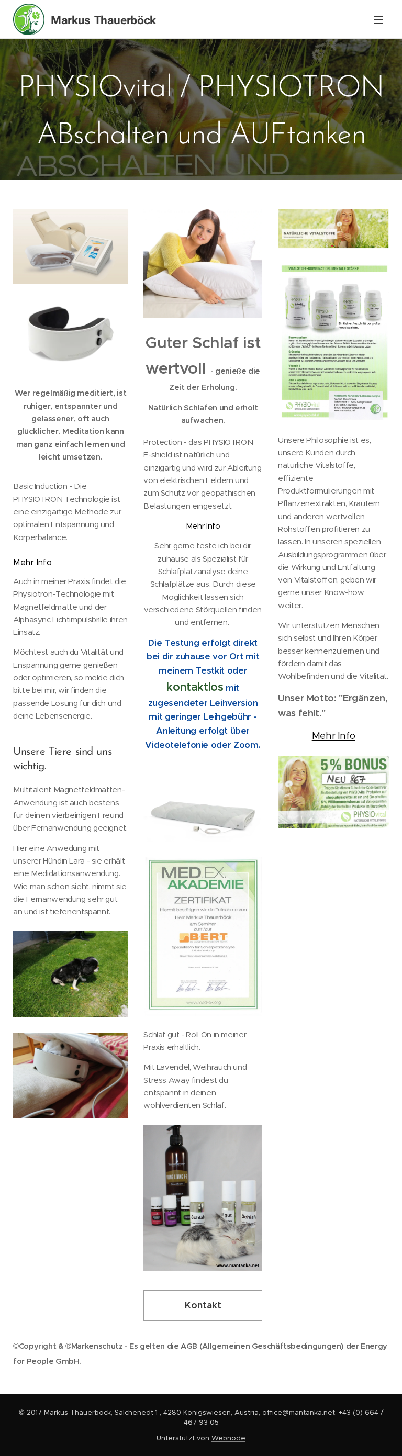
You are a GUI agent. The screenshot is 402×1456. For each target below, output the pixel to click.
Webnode (228, 1437)
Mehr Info (32, 562)
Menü (378, 19)
